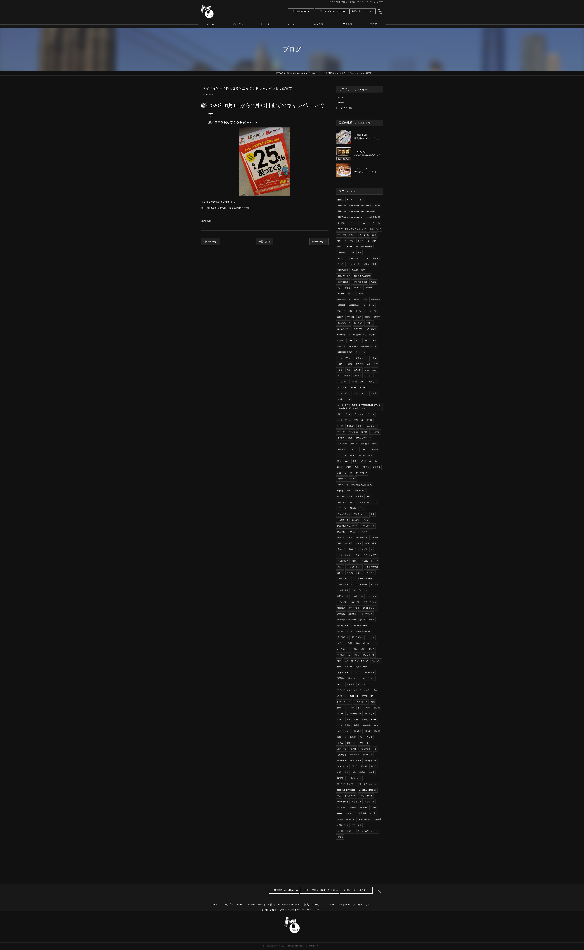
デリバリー (355, 754)
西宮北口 (350, 317)
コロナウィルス (343, 275)
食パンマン (360, 311)
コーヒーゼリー (343, 393)
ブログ (360, 426)
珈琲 (350, 643)
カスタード (342, 455)
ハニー (340, 713)
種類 (339, 240)
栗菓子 (353, 807)
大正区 (373, 281)
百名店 (340, 836)
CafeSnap (341, 334)
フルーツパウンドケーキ (347, 258)
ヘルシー (348, 666)
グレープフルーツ (359, 590)
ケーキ (360, 240)
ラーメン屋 (353, 431)
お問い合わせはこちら (362, 11)
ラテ (358, 555)
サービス (341, 223)
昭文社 (372, 334)
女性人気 (359, 363)
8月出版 (340, 340)
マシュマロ (356, 825)
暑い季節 (358, 731)
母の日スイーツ (343, 625)
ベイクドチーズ (361, 701)
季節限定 (350, 426)
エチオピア (342, 602)
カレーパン (342, 252)
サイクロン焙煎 (369, 555)
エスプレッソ (342, 381)
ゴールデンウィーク (359, 660)
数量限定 (341, 607)
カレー (340, 572)
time (367, 369)
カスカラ (363, 549)
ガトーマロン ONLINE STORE (332, 11)
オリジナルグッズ (361, 690)
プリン (347, 414)
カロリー (341, 363)
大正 (348, 369)
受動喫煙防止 (342, 270)
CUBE (350, 340)
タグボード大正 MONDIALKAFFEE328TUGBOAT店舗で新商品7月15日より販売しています (359, 407)
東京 (359, 252)
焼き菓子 (348, 543)
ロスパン (351, 293)
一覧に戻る (265, 242)
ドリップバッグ (366, 613)
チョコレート (370, 340)
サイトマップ (314, 910)
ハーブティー (368, 678)
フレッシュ (371, 596)
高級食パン (353, 346)
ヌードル (354, 443)
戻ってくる (342, 502)
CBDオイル (351, 743)
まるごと (356, 519)
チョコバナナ (342, 560)
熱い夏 (377, 731)
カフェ (349, 199)
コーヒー (348, 246)
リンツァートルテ (354, 713)
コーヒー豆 (364, 234)
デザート (361, 684)
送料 (339, 543)
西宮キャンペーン (344, 496)
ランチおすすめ (371, 566)
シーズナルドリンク (345, 831)
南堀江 (340, 317)
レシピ (340, 426)
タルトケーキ (357, 596)
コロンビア (355, 602)
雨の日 (355, 766)
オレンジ (350, 684)
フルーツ (358, 375)
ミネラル (376, 467)
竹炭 (356, 467)
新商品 (377, 317)
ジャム (340, 719)
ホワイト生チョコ (344, 584)
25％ (369, 496)
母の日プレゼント (344, 631)
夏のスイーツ (361, 666)
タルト (340, 566)
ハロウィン (342, 473)
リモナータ (363, 743)
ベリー (377, 725)
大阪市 (366, 264)
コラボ (363, 461)
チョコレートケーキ (369, 560)
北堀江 (340, 199)
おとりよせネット (354, 778)
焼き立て (341, 549)
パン (339, 287)
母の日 (362, 619)
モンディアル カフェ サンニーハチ (351, 229)
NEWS (203, 221)
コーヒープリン (343, 420)
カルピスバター (343, 328)
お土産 (372, 813)
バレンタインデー (354, 566)
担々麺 (364, 431)
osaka (339, 813)
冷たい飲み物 (350, 737)
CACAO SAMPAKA (365, 819)
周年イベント (354, 607)
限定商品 (362, 813)
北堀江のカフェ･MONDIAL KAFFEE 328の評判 (356, 211)
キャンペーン (359, 490)
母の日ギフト (342, 637)
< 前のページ (210, 242)
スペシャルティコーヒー (368, 831)
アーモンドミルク (363, 502)
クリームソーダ (360, 393)
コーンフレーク (353, 264)
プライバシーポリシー (346, 234)
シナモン (352, 531)
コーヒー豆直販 (343, 725)
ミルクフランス (343, 322)
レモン (340, 684)
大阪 (352, 252)
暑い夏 (368, 731)
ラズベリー (369, 713)
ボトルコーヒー (369, 643)
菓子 (356, 719)
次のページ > (319, 242)
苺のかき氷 (342, 754)
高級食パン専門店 (368, 346)
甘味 (350, 311)
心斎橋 (373, 807)
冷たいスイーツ (343, 672)
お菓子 (355, 560)
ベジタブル (356, 801)
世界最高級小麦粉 (344, 352)
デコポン (374, 584)
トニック (369, 375)
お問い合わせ (375, 229)
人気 (374, 240)
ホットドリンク (364, 707)
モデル (362, 455)
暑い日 (353, 748)
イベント (376, 258)
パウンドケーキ (366, 795)
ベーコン (370, 572)
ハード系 (372, 311)
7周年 (374, 690)
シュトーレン (361, 537)
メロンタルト (368, 672)
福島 (359, 317)
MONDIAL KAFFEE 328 (346, 790)
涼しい (357, 654)
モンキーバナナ (360, 514)
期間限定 (352, 613)
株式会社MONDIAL (301, 11)
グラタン (350, 572)
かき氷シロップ (343, 399)
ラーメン (341, 431)
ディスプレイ (361, 473)
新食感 (378, 819)
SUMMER (357, 369)
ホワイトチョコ (343, 578)
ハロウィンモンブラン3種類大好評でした (354, 484)
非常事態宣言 (342, 281)
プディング (358, 414)
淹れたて (352, 549)
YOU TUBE (358, 287)
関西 (356, 420)
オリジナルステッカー (346, 619)
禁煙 (374, 264)
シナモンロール (367, 525)
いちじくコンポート (370, 449)
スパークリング (366, 737)
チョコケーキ (342, 519)
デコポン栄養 (342, 590)
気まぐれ (341, 531)
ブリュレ (370, 414)
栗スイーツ (342, 807)
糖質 (350, 363)
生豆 (374, 543)
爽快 (339, 737)
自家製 (377, 707)
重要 (363, 270)
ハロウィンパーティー (346, 478)
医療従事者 (375, 299)
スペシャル (342, 696)
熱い (356, 649)
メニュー (352, 223)
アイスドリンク (343, 690)
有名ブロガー (361, 358)
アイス (371, 649)
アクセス (376, 223)
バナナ (366, 519)
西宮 (349, 490)
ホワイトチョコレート (363, 578)
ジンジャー (349, 707)
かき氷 (373, 393)
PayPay (340, 490)
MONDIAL (354, 696)
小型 (367, 543)
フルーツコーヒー (357, 387)
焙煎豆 (357, 725)
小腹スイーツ (342, 825)
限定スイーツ (354, 678)
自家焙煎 (367, 725)
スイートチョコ (343, 731)
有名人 (371, 455)
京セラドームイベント (346, 784)
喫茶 (339, 795)
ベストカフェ (371, 328)
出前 (339, 772)
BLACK (339, 467)
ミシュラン (375, 431)
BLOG (209, 221)
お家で (347, 287)
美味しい (372, 381)
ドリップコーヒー (368, 719)
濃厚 (339, 707)
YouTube (340, 293)
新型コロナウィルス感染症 (348, 299)
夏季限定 (341, 678)
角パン (358, 340)
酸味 (373, 701)
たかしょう (360, 352)
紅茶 (374, 234)
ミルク (362, 508)
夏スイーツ (342, 748)
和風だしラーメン (363, 437)
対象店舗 (359, 496)
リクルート (364, 223)
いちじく (354, 449)
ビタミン (365, 467)
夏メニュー (342, 387)
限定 (354, 461)
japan (374, 369)
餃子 (374, 443)
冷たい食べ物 (368, 654)
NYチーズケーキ (344, 701)
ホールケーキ (350, 795)
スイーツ (370, 637)
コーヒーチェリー (344, 555)
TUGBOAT (358, 328)
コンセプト (360, 199)
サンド (360, 572)
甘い (339, 660)
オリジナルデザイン (345, 819)
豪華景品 (341, 613)
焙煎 (339, 246)
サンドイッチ (355, 760)
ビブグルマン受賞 (344, 437)
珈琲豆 (368, 317)
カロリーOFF (372, 363)
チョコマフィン (343, 514)
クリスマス (364, 531)
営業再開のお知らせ (356, 305)
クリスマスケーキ (344, 537)
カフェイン (342, 508)
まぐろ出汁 (342, 443)
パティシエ (350, 813)
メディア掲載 (345, 108)
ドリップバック (369, 602)
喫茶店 (362, 772)
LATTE (348, 467)
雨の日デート (366, 246)
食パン (371, 305)
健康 (339, 666)
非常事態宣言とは (359, 281)
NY (371, 696)
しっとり (365, 258)
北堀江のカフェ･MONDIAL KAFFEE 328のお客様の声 (358, 217)
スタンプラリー (369, 607)
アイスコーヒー (343, 375)
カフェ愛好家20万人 (357, 334)
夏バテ (370, 420)
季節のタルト (342, 596)
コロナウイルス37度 (362, 275)
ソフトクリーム (358, 381)
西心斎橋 (363, 807)
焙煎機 (359, 543)
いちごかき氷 (365, 748)
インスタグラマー (344, 358)
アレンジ (341, 311)
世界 (365, 299)
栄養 (372, 514)
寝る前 (353, 508)
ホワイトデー (361, 584)
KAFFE (364, 696)
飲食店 (355, 270)
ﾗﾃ (375, 502)
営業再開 (341, 305)
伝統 (348, 719)
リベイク (374, 537)
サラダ (373, 358)
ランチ (340, 369)
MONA (353, 455)
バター (370, 322)
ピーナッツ (358, 322)
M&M (347, 461)
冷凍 (361, 293)
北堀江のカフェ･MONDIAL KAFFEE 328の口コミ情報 (358, 205)
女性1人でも (342, 449)
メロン (357, 672)
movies (369, 287)
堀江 (339, 414)
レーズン (341, 346)
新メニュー (371, 426)
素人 (339, 461)
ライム (340, 743)
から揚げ (365, 443)
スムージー (376, 660)
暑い (363, 649)
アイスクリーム (343, 654)
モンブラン (349, 240)
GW (346, 660)
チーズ (340, 264)
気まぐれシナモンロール (347, 525)
